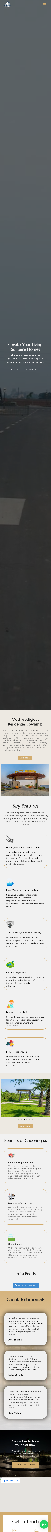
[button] (44, 4)
